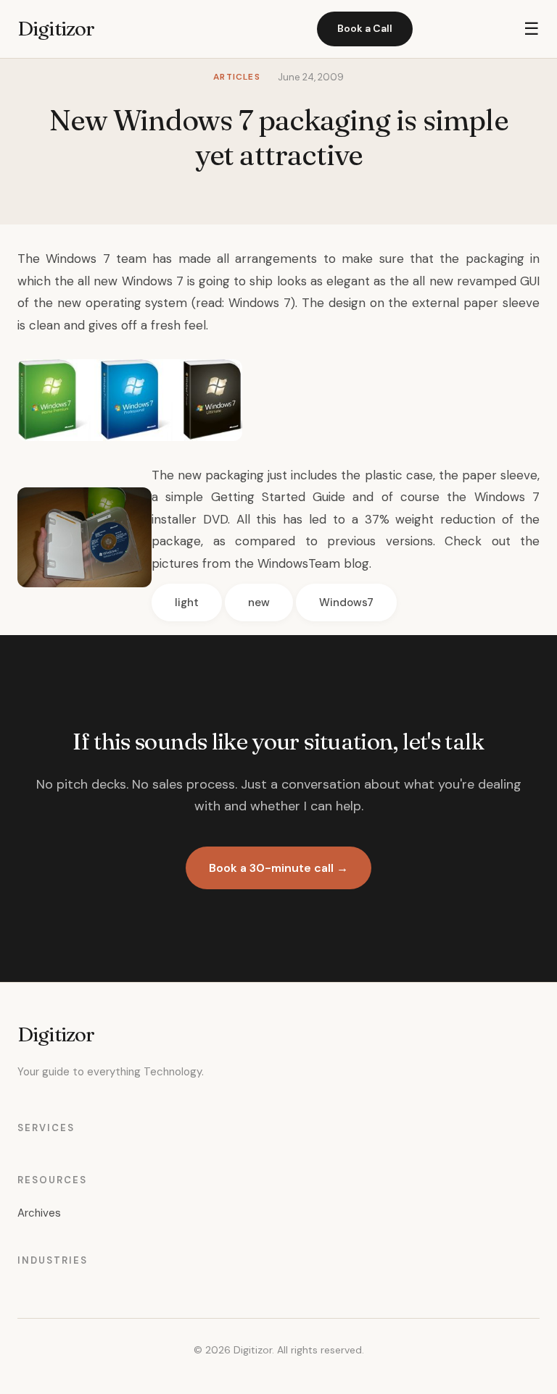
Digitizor (55, 28)
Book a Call (364, 28)
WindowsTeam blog (313, 563)
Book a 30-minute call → (278, 868)
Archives (39, 1213)
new (259, 602)
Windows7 (346, 602)
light (187, 602)
